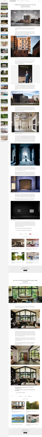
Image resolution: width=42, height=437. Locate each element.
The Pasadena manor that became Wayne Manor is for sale (4, 32)
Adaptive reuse (17, 230)
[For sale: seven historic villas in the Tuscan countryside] (4, 36)
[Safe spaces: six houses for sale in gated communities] (4, 22)
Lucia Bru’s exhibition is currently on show (26, 136)
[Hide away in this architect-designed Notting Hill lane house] (4, 15)
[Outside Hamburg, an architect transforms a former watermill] (18, 256)
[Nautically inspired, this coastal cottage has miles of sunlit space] (4, 43)
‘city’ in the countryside (26, 34)
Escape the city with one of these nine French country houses (4, 119)
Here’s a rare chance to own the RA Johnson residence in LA (4, 112)
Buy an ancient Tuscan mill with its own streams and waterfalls (4, 82)
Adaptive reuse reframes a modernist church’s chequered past (32, 249)
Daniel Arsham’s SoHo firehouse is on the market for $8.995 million (32, 425)
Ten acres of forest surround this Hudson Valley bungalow (4, 10)
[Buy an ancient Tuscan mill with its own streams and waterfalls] (4, 79)
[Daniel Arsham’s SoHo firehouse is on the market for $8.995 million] (32, 419)
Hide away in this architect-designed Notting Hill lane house (4, 18)
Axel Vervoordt (24, 230)
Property (13, 423)
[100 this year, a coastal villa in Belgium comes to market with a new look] (18, 243)
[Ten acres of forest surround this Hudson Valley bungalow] (4, 7)
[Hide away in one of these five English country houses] (4, 58)
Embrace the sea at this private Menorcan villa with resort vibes (3, 89)
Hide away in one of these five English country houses (4, 61)
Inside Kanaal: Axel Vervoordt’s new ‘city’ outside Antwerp (4, 3)
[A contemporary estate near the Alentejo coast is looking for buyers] (4, 137)
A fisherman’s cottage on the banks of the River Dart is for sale (4, 68)
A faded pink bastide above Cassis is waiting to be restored (4, 53)
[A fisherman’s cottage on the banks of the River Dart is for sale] (4, 65)
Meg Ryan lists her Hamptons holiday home (17, 424)
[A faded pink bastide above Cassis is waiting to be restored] (4, 51)
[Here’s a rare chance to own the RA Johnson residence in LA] (4, 109)
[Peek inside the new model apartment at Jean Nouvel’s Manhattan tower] (18, 405)
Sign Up (25, 270)
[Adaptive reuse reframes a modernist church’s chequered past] (32, 243)
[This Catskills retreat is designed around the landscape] (32, 405)
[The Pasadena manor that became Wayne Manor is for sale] (4, 29)
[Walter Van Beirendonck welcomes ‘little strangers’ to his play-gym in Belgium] (32, 256)
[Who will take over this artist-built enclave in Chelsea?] (4, 130)
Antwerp (21, 230)
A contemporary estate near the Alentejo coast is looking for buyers (4, 140)
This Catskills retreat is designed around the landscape (31, 411)
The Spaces (13, 1)
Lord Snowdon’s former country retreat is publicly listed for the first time (25, 390)
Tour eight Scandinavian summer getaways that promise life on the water (4, 104)
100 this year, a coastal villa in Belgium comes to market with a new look (17, 249)
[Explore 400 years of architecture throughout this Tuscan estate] (4, 72)
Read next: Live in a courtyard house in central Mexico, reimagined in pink (24, 388)
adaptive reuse (17, 34)
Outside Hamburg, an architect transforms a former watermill (18, 262)
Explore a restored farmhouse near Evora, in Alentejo (4, 97)
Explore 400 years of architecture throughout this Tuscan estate (4, 75)
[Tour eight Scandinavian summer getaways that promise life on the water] (4, 101)
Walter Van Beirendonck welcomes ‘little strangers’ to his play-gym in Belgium (32, 262)
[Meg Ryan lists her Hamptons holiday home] (18, 419)
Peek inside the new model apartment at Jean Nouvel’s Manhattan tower (17, 411)
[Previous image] (11, 122)
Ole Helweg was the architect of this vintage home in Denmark (4, 126)
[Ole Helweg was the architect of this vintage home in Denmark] (4, 123)
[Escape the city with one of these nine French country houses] (4, 116)
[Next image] (39, 122)
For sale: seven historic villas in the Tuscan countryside (4, 39)
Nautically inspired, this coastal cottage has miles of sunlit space (4, 46)
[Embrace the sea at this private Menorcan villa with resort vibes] (4, 87)
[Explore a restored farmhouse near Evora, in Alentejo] (4, 94)
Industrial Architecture (28, 230)
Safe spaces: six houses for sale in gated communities (4, 25)
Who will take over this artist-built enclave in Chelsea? (4, 133)
